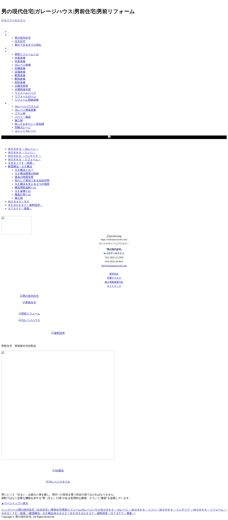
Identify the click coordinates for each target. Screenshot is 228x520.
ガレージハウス (90, 509)
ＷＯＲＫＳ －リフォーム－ (209, 509)
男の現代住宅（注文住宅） (34, 509)
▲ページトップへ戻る (14, 503)
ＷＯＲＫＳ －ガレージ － (115, 509)
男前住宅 (56, 509)
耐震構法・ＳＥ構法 (41, 513)
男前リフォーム (71, 509)
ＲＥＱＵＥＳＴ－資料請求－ (93, 513)
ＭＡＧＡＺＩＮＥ (64, 513)
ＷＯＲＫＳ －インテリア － (176, 509)
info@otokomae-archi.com (114, 266)
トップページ (10, 509)
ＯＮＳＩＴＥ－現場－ (14, 513)
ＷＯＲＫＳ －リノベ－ (145, 509)
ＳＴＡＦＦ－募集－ (123, 513)
